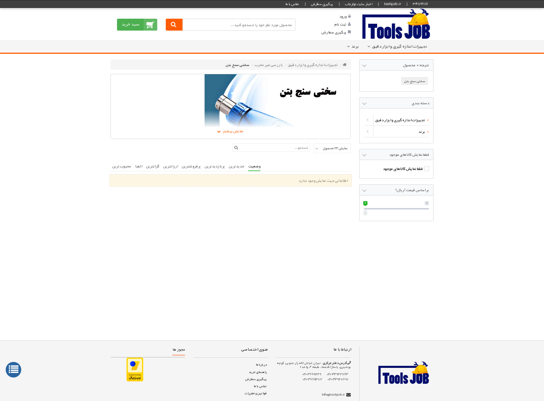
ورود (343, 16)
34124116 (420, 4)
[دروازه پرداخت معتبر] (134, 369)
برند (355, 46)
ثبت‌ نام (340, 24)
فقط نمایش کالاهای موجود (403, 168)
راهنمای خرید (257, 371)
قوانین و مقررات (256, 393)
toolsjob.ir (392, 4)
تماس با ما (292, 4)
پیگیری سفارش (322, 4)
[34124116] (396, 23)
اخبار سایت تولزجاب (358, 4)
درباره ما (261, 364)
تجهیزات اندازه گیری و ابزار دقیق (399, 46)
